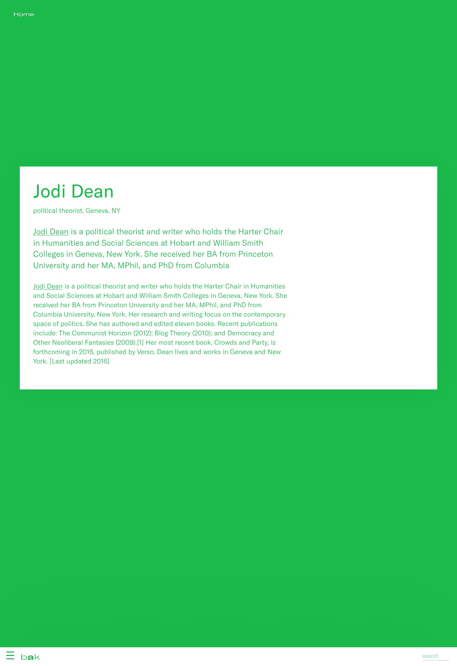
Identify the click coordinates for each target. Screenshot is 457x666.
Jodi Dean (51, 231)
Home (23, 14)
